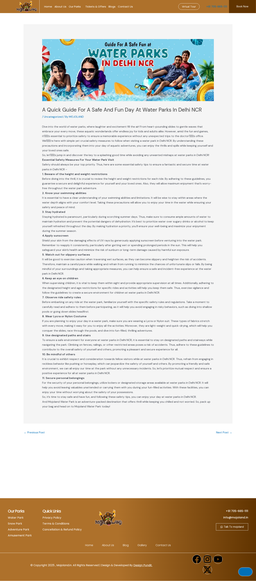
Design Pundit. (142, 565)
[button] (7, 6)
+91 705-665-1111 (216, 6)
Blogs (111, 6)
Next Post (224, 432)
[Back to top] (245, 571)
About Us (60, 6)
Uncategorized (53, 117)
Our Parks (75, 6)
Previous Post (34, 432)
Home (48, 6)
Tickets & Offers (95, 6)
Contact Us (125, 6)
